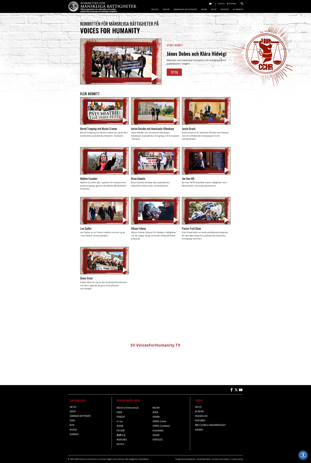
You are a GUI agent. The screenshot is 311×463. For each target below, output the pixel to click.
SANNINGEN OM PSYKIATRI (185, 9)
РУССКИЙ (121, 430)
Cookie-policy (237, 459)
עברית (120, 421)
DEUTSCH (120, 444)
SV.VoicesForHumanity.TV (155, 345)
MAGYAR (156, 407)
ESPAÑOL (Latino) (159, 421)
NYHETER (225, 9)
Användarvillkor (204, 459)
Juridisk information (221, 459)
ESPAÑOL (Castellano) (161, 425)
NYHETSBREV (200, 420)
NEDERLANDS (122, 439)
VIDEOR (166, 9)
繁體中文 (121, 435)
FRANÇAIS (121, 416)
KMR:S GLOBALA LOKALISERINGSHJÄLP (210, 424)
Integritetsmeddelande (185, 459)
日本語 (120, 425)
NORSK (155, 412)
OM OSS (155, 9)
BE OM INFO (199, 411)
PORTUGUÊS (157, 439)
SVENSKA (156, 416)
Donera (221, 3)
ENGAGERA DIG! (201, 415)
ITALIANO (156, 435)
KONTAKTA (199, 429)
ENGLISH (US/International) (127, 407)
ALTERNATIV (238, 9)
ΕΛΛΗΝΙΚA (158, 430)
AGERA (204, 9)
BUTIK (213, 9)
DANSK (119, 412)
